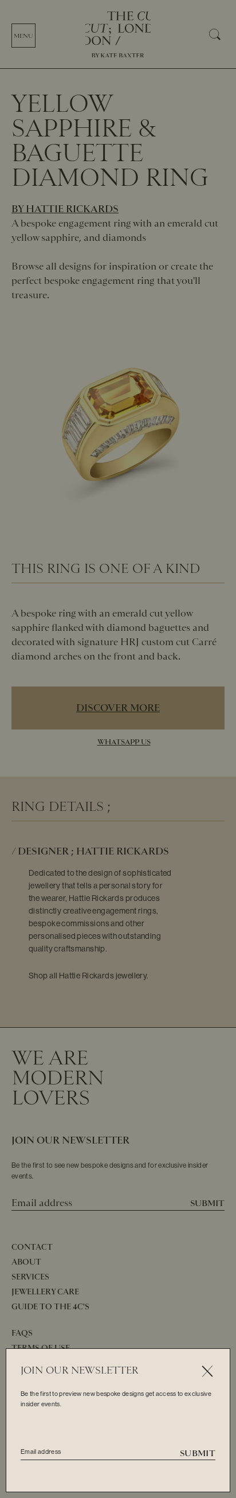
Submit (197, 1453)
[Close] (207, 1372)
